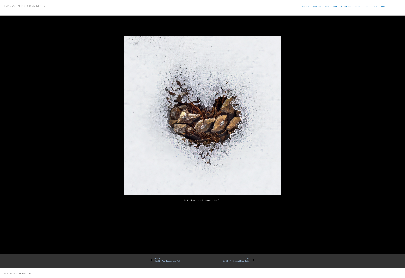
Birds (335, 6)
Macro (374, 6)
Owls (327, 6)
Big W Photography (25, 6)
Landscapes (346, 6)
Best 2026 (305, 6)
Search (358, 6)
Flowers (317, 6)
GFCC (383, 6)
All (366, 6)
